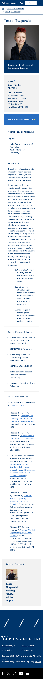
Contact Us (28, 650)
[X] (8, 673)
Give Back (6, 650)
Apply (31, 3)
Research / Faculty (15, 9)
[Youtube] (21, 673)
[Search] (21, 3)
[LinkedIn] (27, 673)
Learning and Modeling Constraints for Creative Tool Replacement (22, 419)
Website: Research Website (20, 119)
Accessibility (8, 645)
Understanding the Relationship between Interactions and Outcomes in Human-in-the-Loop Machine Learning (22, 470)
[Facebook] (2, 673)
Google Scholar (18, 405)
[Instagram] (14, 673)
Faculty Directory (13, 11)
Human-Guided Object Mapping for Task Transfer (22, 533)
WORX (38, 662)
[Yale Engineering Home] (10, 3)
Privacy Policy (28, 645)
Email (10, 81)
